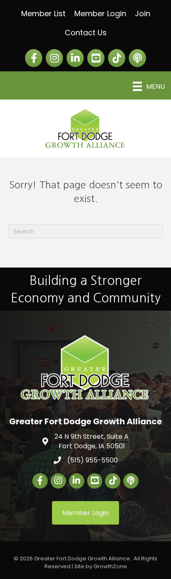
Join (142, 13)
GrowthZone (110, 566)
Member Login (100, 13)
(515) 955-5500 (92, 460)
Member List (43, 13)
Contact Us (86, 32)
